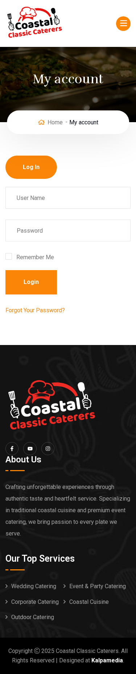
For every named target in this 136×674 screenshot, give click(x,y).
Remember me (35, 257)
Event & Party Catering (97, 586)
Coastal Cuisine (89, 601)
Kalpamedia (107, 660)
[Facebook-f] (11, 448)
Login (31, 281)
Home (55, 122)
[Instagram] (47, 448)
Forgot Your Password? (35, 310)
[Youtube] (29, 448)
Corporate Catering (35, 601)
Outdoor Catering (32, 617)
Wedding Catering (33, 586)
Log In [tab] (31, 167)
